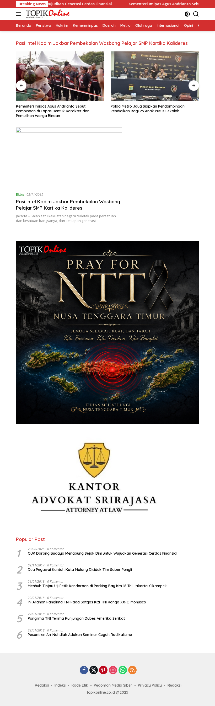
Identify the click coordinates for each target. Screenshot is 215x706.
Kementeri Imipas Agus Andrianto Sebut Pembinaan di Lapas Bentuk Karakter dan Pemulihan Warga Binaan (52, 111)
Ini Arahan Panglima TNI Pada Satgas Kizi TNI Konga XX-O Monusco (87, 602)
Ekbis (20, 194)
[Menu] (19, 13)
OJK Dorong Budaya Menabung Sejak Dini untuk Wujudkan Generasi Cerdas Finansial (102, 553)
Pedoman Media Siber (113, 685)
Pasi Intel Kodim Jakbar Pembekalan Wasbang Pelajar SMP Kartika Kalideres (68, 205)
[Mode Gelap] (187, 14)
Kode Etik (80, 685)
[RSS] (132, 670)
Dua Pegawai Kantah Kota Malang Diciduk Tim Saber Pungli (80, 569)
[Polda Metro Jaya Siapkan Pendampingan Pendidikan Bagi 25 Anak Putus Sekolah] (155, 76)
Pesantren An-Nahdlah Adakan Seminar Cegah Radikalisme (80, 634)
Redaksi (42, 685)
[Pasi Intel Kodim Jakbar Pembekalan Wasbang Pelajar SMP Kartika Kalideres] (69, 158)
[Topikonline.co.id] (46, 13)
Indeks (60, 685)
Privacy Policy (150, 685)
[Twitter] (93, 670)
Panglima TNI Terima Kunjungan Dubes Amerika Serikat (76, 618)
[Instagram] (113, 670)
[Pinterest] (103, 670)
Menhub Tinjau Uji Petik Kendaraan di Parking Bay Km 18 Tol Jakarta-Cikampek (97, 585)
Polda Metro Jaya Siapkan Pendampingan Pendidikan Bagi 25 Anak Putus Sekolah (148, 108)
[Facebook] (84, 670)
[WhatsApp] (123, 670)
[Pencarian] (196, 14)
